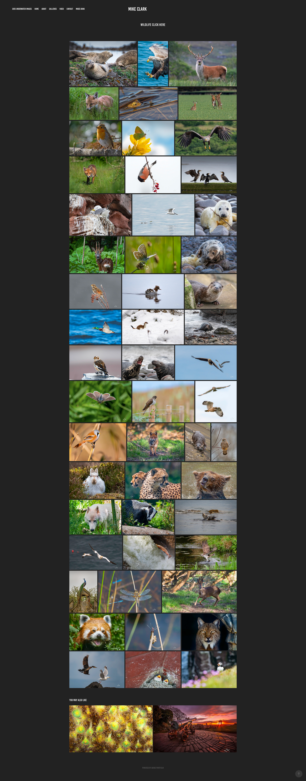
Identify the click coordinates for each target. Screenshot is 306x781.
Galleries (53, 9)
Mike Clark (137, 9)
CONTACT (70, 9)
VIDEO (62, 9)
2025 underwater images (22, 9)
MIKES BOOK (80, 9)
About (44, 9)
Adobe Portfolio (157, 768)
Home (37, 9)
